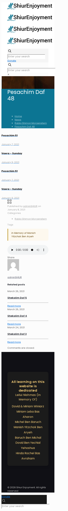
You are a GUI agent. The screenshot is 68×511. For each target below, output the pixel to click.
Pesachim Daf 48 (25, 126)
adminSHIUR (30, 206)
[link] (8, 74)
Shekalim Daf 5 (17, 297)
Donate (11, 60)
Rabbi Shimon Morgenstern (31, 123)
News (18, 119)
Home (18, 116)
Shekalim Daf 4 (17, 316)
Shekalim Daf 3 (17, 334)
